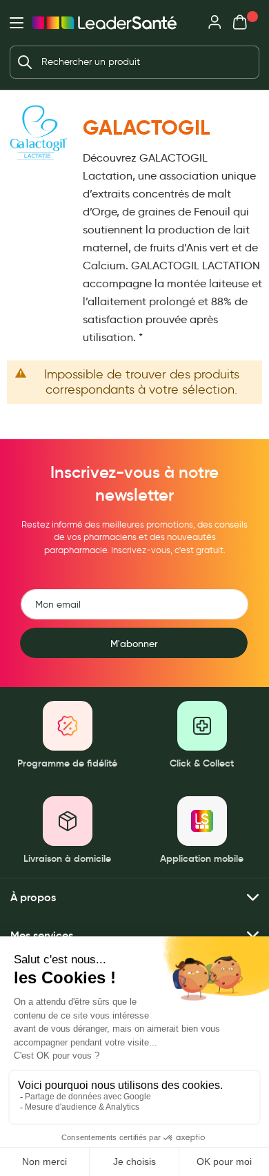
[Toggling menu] (16, 22)
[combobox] (134, 62)
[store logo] (104, 22)
